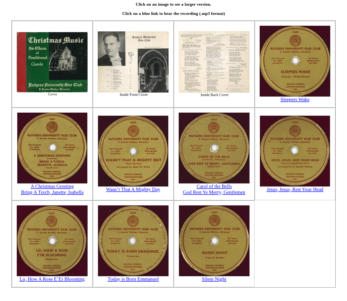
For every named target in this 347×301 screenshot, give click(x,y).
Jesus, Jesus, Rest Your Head (295, 189)
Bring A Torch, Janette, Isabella (52, 192)
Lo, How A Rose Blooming (52, 279)
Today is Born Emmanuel (133, 279)
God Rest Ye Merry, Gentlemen (214, 192)
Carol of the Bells (214, 186)
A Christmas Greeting (52, 186)
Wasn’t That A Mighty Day (133, 189)
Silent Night (214, 279)
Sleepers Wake (294, 99)
